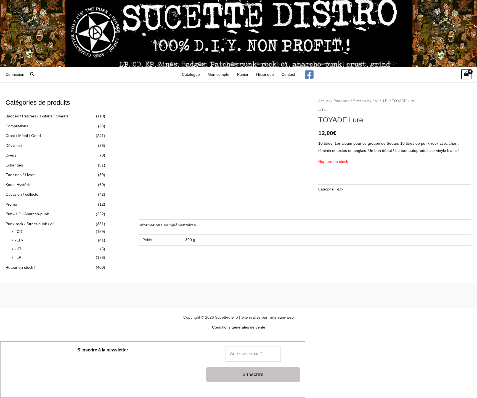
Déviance (14, 145)
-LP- (19, 257)
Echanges (14, 165)
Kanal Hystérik (18, 184)
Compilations (17, 126)
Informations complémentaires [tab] (167, 225)
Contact (288, 74)
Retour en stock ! (20, 267)
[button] (32, 74)
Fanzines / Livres (20, 175)
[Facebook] (309, 74)
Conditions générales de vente (238, 327)
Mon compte (218, 74)
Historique (265, 74)
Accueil (324, 101)
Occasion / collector (23, 194)
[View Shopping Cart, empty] (466, 74)
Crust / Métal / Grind (23, 135)
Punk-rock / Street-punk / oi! (30, 224)
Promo (11, 204)
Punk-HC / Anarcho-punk (27, 214)
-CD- (19, 231)
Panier (242, 74)
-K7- (19, 249)
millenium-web (281, 317)
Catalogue (191, 74)
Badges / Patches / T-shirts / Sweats (37, 116)
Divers (11, 155)
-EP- (19, 240)
